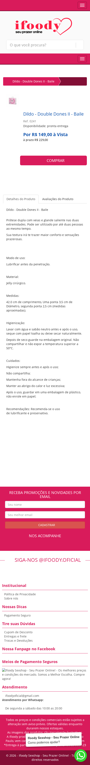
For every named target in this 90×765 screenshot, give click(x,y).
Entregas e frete (15, 636)
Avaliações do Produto (57, 199)
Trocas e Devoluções (18, 640)
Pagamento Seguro (17, 615)
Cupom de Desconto (18, 632)
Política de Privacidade (20, 594)
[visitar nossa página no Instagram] (48, 546)
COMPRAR (55, 160)
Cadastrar (46, 525)
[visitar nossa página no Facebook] (41, 546)
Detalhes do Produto (20, 199)
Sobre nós (11, 598)
